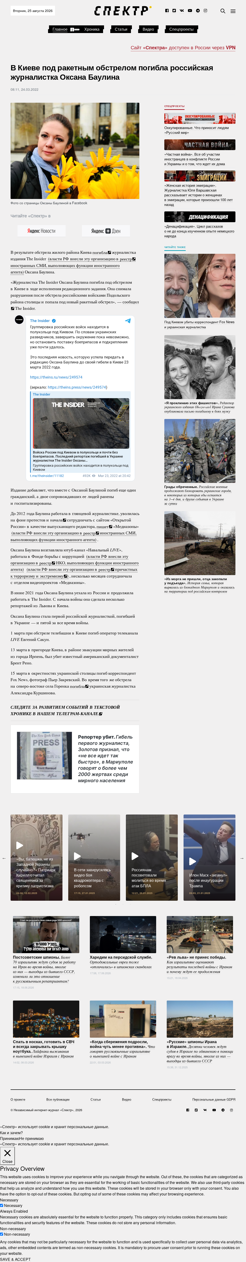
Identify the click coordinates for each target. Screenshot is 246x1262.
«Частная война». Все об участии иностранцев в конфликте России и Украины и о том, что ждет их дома (194, 158)
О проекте (18, 1099)
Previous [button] (4, 857)
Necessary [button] (9, 1199)
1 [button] (115, 904)
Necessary (13, 1205)
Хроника (91, 29)
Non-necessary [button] (13, 1228)
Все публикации (57, 1099)
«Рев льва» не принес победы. (199, 964)
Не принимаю (31, 1138)
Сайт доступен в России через (183, 47)
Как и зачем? (11, 1132)
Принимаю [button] (9, 1138)
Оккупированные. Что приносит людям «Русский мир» (196, 130)
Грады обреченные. (198, 494)
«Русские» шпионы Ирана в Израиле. (200, 1051)
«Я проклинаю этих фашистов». (199, 406)
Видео (148, 29)
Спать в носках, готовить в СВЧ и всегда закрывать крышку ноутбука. (43, 1048)
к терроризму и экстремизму (37, 576)
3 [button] (130, 904)
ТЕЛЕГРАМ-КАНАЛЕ (77, 714)
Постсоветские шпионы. (44, 968)
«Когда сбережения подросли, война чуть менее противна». (122, 1048)
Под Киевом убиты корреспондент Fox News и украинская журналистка (199, 324)
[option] (36, 858)
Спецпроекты (181, 29)
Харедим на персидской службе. (121, 961)
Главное (60, 29)
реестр (126, 258)
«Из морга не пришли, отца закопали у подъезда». (199, 585)
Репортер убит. (105, 758)
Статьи (121, 29)
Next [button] (242, 857)
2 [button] (123, 904)
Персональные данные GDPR (213, 1099)
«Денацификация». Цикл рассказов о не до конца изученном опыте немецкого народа (199, 230)
